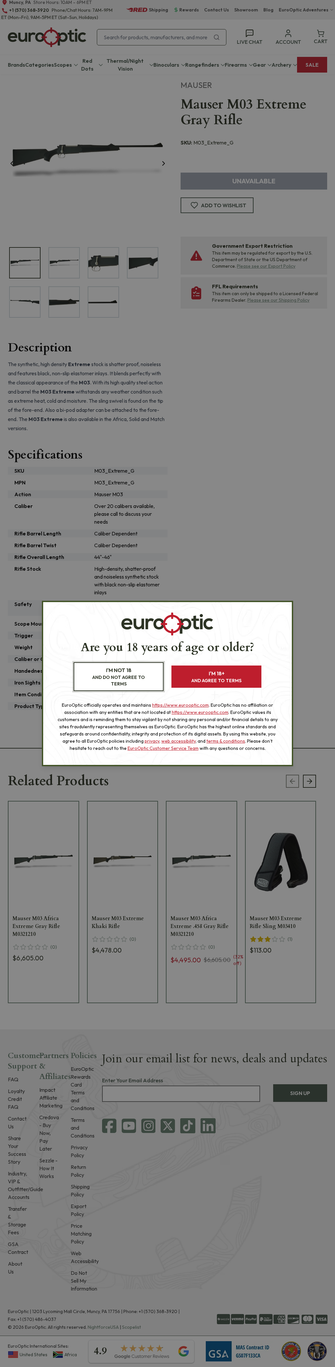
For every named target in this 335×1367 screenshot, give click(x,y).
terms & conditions (225, 741)
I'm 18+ (216, 677)
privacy (152, 741)
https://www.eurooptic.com (180, 705)
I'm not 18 (118, 677)
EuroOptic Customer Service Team (163, 748)
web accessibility (178, 741)
